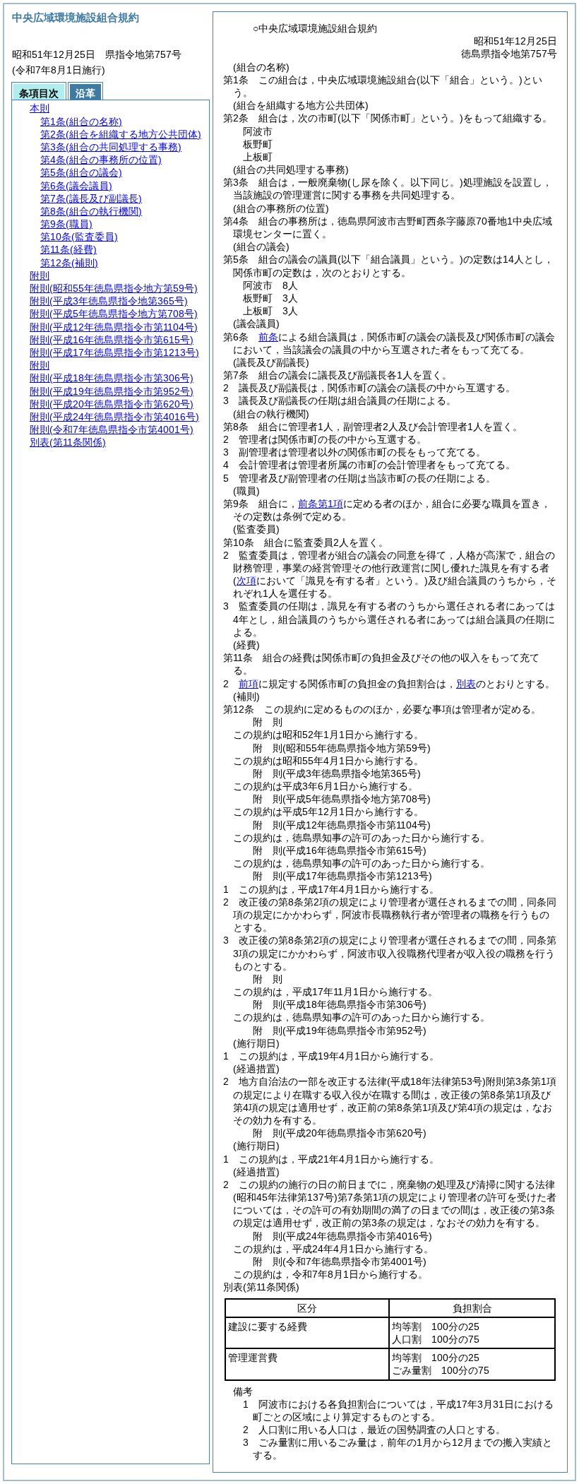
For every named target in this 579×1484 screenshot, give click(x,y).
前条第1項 (320, 503)
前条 (268, 337)
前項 (248, 683)
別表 (466, 683)
